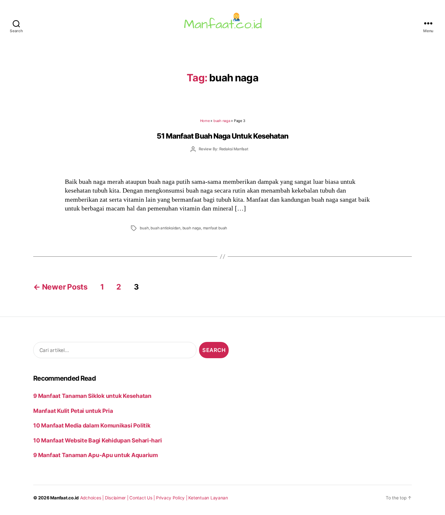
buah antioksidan (165, 228)
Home (205, 120)
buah (144, 228)
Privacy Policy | (172, 497)
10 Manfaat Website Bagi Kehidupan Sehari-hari (97, 440)
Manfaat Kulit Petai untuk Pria (73, 410)
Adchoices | (92, 497)
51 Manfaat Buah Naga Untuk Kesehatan (223, 135)
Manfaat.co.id (64, 497)
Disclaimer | (117, 497)
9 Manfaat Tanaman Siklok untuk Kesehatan (92, 395)
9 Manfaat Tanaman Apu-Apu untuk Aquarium (95, 455)
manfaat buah (215, 228)
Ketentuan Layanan (208, 497)
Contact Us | (142, 497)
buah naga (221, 120)
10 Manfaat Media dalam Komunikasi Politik (91, 425)
